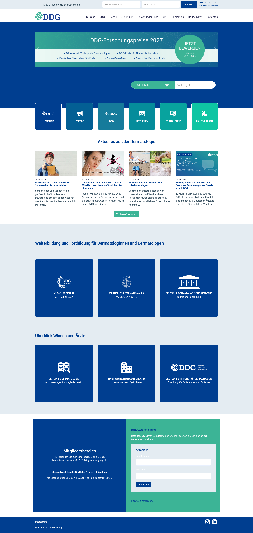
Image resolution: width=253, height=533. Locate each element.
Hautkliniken (195, 16)
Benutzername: (143, 456)
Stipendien (127, 16)
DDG (102, 16)
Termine (90, 16)
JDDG (166, 16)
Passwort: (141, 469)
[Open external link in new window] (126, 49)
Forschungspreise (147, 16)
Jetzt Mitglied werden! (208, 6)
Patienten (212, 16)
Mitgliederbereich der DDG (91, 457)
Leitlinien (178, 16)
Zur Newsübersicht (126, 214)
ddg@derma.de (71, 4)
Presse (113, 16)
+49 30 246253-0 (50, 4)
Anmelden (189, 4)
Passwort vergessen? (207, 2)
